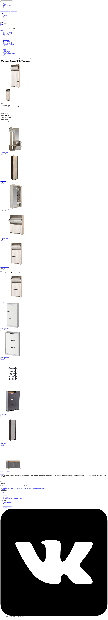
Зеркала (4, 50)
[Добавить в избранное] (18, 106)
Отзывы (4, 20)
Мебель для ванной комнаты (9, 53)
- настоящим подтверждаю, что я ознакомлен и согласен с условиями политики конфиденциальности (23, 488)
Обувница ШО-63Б (4, 328)
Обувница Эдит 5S (4, 443)
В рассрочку (14, 106)
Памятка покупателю (7, 507)
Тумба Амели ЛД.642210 (5, 471)
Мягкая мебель (6, 37)
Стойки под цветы (7, 51)
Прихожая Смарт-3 (4, 209)
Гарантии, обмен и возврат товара (10, 9)
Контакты (5, 4)
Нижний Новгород (4, 11)
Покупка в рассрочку (7, 7)
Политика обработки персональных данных (12, 498)
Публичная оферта (7, 497)
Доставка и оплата (7, 5)
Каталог (4, 3)
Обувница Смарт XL (4, 267)
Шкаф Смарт (3, 181)
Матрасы (5, 47)
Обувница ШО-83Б (4, 357)
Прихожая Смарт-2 (4, 152)
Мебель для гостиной (7, 33)
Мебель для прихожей (7, 36)
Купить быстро (8, 106)
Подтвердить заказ (4, 489)
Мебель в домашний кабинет (9, 44)
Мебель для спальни (7, 32)
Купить (2, 154)
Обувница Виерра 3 (4, 414)
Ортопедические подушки (8, 55)
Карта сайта (5, 492)
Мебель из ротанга (7, 52)
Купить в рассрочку (6, 487)
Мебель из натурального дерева (9, 54)
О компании (5, 16)
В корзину (2, 106)
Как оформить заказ (7, 6)
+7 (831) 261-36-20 (13, 11)
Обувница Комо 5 (4, 385)
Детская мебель (6, 34)
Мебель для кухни (7, 35)
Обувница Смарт (4, 238)
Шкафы (4, 49)
